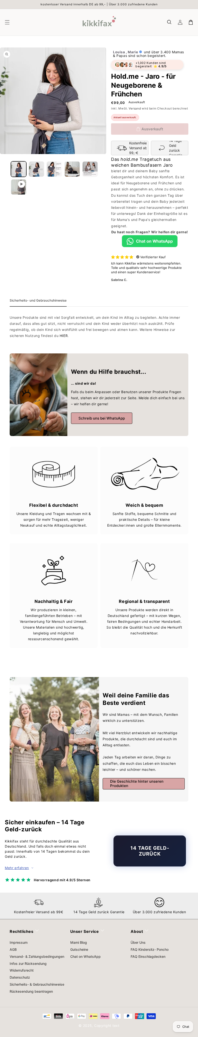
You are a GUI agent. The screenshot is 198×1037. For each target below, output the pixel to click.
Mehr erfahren (17, 868)
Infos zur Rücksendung (28, 963)
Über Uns (138, 942)
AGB (13, 949)
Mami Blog (78, 942)
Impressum (19, 942)
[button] (169, 22)
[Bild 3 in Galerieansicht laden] (54, 169)
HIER (64, 336)
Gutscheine (79, 949)
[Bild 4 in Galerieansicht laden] (72, 169)
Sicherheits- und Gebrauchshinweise (38, 300)
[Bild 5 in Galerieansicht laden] (90, 169)
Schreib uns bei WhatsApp (101, 418)
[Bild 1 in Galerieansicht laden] (18, 169)
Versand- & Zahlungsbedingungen (37, 956)
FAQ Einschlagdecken (148, 956)
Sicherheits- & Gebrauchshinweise (37, 984)
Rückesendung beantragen (31, 991)
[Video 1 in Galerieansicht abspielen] (18, 187)
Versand (135, 108)
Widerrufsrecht (22, 970)
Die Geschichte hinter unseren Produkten (136, 783)
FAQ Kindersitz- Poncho (150, 949)
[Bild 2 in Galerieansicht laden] (36, 169)
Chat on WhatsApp (85, 956)
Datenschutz (20, 977)
